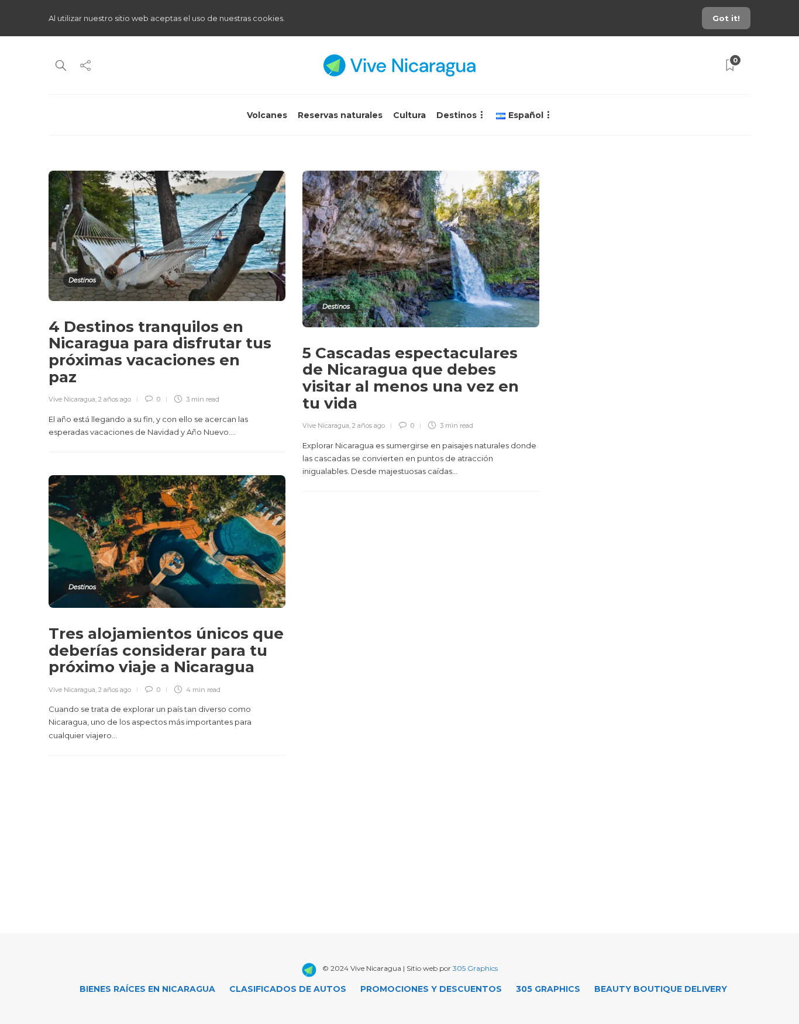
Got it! (726, 18)
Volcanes (267, 115)
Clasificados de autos (287, 989)
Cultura (409, 115)
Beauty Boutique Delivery (660, 989)
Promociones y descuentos (431, 989)
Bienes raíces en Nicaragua (147, 989)
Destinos (456, 115)
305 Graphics (475, 968)
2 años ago (114, 399)
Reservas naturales (340, 115)
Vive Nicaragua (72, 399)
